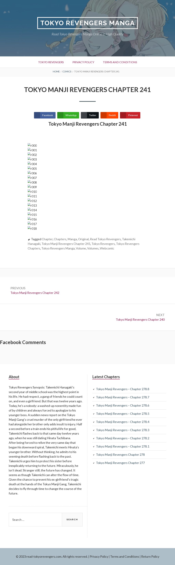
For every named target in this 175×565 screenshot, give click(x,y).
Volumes (93, 248)
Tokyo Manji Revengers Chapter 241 (66, 244)
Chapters (60, 239)
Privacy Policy (83, 62)
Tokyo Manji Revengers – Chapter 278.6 (122, 405)
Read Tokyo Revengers (105, 239)
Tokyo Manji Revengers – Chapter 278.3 (122, 430)
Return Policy (150, 556)
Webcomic (107, 248)
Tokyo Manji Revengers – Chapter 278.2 (122, 438)
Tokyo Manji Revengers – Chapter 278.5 (122, 413)
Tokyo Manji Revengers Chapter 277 (120, 463)
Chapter (47, 239)
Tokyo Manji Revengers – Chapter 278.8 (122, 389)
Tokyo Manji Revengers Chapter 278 (120, 454)
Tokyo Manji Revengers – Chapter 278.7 (122, 397)
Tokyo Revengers (51, 62)
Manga (72, 239)
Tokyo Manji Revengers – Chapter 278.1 (122, 446)
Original (83, 239)
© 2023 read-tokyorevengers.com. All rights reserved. (52, 556)
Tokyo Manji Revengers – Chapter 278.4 (122, 422)
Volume (81, 248)
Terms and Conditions (120, 62)
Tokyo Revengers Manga (87, 23)
